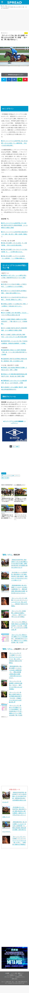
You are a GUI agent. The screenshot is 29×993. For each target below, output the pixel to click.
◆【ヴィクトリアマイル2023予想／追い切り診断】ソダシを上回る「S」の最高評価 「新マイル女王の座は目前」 (14, 143)
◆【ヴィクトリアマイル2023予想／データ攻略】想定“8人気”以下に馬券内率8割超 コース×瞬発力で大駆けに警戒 (14, 225)
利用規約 (20, 975)
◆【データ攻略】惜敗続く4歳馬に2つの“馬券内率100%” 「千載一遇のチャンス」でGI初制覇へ (14, 321)
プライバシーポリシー (9, 976)
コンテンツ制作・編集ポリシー (17, 973)
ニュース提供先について (12, 975)
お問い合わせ (14, 978)
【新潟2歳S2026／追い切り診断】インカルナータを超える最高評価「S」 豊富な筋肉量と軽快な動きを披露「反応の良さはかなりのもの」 (19, 589)
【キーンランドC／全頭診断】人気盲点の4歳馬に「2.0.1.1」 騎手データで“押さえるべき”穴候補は (15, 685)
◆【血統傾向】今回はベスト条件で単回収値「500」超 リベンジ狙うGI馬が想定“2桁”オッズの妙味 (14, 352)
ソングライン (16, 475)
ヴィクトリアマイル (7, 475)
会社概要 (7, 973)
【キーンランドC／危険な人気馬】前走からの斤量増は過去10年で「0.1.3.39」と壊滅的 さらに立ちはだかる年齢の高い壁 (19, 625)
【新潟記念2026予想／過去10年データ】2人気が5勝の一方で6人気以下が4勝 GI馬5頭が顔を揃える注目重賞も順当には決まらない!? (19, 563)
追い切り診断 (6, 477)
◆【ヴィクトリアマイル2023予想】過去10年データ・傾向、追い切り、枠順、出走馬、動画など (14, 234)
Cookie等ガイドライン (20, 976)
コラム (4, 473)
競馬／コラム (7, 555)
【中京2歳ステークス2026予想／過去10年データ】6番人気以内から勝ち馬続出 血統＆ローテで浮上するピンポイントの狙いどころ (19, 576)
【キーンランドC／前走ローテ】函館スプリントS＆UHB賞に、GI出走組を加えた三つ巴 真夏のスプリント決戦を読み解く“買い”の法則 (19, 638)
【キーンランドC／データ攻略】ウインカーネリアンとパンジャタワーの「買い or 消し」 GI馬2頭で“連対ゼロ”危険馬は (19, 602)
